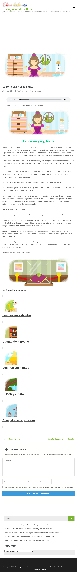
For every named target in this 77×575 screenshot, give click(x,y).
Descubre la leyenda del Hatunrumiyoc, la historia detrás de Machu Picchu (31, 533)
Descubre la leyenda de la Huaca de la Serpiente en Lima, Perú (27, 540)
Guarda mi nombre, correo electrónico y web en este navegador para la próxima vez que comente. (39, 487)
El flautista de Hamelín (11, 439)
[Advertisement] (38, 30)
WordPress (70, 567)
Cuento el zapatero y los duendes (61, 439)
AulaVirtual (20, 91)
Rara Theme (54, 567)
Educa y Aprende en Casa (17, 9)
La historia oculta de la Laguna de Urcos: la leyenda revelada (26, 525)
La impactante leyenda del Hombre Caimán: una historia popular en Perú (30, 536)
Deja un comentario (35, 91)
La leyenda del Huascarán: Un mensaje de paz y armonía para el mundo (30, 529)
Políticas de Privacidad (39, 569)
